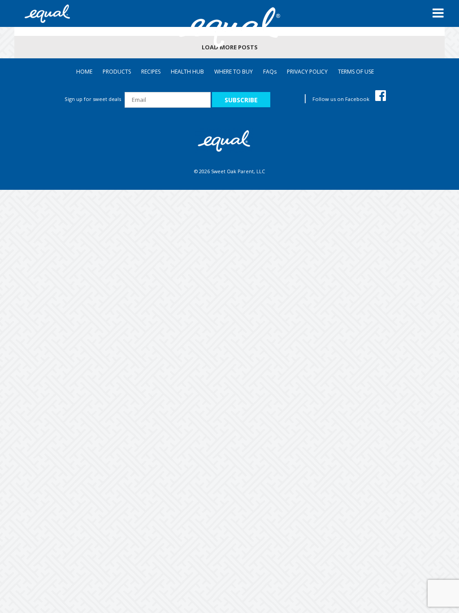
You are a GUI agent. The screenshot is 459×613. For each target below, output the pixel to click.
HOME (84, 71)
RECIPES (150, 71)
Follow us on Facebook (341, 99)
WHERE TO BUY (233, 71)
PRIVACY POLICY (307, 71)
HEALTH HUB (187, 71)
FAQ (270, 71)
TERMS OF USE (356, 71)
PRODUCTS (117, 71)
